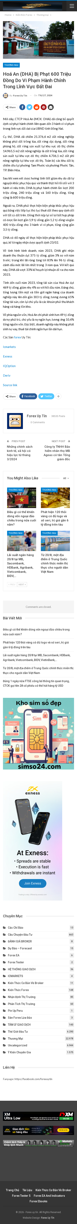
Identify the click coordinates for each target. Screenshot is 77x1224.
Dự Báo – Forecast (20, 948)
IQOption (9, 366)
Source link (10, 385)
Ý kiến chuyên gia (19, 1052)
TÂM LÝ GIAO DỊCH (19, 1024)
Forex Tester (16, 962)
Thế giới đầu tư (18, 1031)
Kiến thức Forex (18, 990)
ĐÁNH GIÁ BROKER (20, 941)
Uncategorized (17, 1045)
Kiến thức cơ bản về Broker (26, 983)
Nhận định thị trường (22, 997)
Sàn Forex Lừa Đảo (20, 1017)
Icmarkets (9, 347)
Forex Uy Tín (47, 1217)
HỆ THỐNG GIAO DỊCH (22, 969)
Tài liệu (27, 1190)
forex (17, 337)
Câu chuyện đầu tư (20, 934)
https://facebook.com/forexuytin (33, 1079)
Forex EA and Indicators (49, 1195)
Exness (7, 356)
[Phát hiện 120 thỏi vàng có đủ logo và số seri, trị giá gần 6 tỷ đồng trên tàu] (55, 498)
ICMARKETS (15, 976)
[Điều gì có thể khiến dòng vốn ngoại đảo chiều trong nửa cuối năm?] (21, 498)
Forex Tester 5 (21, 1195)
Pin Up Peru (15, 1010)
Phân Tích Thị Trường (21, 1004)
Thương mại (11, 65)
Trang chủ (12, 1190)
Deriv (6, 375)
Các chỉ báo (15, 927)
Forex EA (13, 955)
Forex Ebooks (38, 1201)
